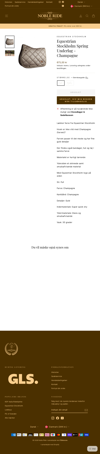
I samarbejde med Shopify (50, 444)
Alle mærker (10, 418)
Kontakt (49, 2)
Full (60, 83)
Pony (69, 83)
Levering (73, 65)
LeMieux (8, 410)
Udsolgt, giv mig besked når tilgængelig (76, 100)
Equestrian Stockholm (71, 37)
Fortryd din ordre (12, 6)
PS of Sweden (11, 414)
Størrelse (71, 77)
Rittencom (63, 440)
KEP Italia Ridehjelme (13, 402)
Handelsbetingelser (36, 2)
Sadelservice (20, 2)
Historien (8, 2)
